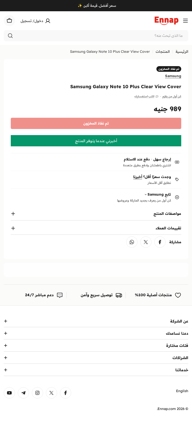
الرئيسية (182, 51)
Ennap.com (167, 408)
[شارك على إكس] (145, 242)
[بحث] (10, 35)
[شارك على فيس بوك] (160, 242)
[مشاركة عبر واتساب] (131, 242)
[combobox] (96, 35)
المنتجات (163, 51)
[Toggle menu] (185, 20)
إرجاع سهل (162, 159)
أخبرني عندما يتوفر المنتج (96, 140)
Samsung (173, 76)
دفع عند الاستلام (137, 159)
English (182, 391)
